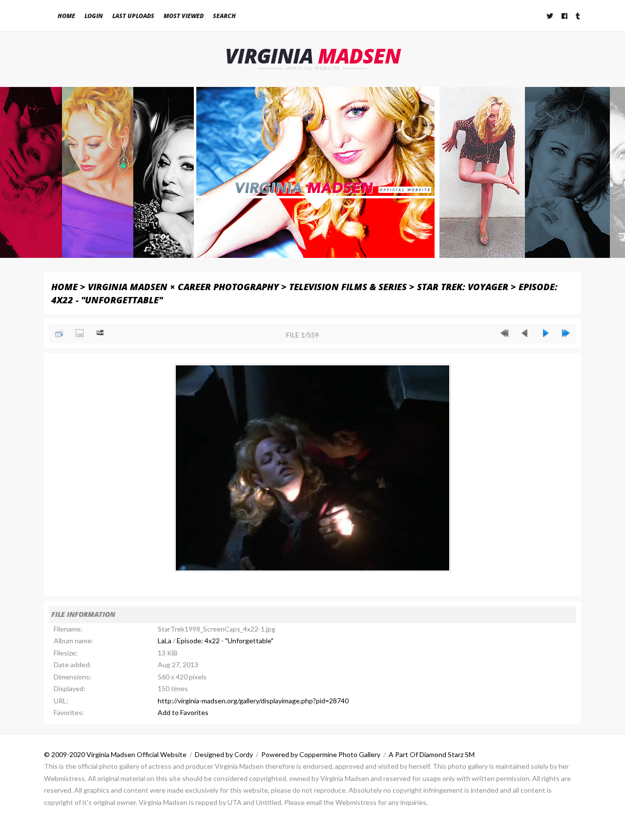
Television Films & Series (348, 286)
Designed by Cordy (224, 754)
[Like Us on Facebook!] (565, 16)
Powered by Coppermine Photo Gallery (320, 754)
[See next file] (545, 333)
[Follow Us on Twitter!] (550, 16)
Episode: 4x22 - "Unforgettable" (225, 640)
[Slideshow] (100, 333)
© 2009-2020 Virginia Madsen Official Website (115, 754)
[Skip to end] (566, 333)
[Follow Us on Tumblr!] (578, 16)
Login (93, 16)
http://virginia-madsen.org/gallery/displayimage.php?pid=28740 (253, 700)
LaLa (164, 640)
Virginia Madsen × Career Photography (183, 286)
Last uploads (133, 16)
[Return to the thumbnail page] (59, 333)
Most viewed (184, 16)
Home (66, 16)
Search (224, 16)
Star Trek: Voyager (462, 286)
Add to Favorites (183, 712)
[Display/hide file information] (79, 333)
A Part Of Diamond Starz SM (432, 754)
